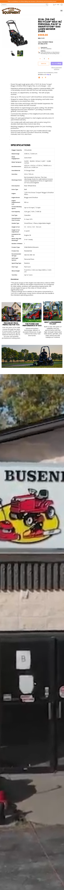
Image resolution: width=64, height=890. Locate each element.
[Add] (48, 58)
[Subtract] (40, 58)
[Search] (46, 4)
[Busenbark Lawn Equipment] (11, 10)
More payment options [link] (57, 68)
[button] (39, 77)
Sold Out (43, 63)
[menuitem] (56, 4)
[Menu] (61, 10)
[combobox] (23, 4)
